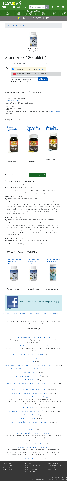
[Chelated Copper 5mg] (53, 145)
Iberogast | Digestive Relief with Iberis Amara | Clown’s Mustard (33, 346)
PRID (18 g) (30, 361)
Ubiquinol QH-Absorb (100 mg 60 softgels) (28, 426)
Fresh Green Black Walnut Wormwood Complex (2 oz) (29, 393)
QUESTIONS (40, 18)
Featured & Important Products (34, 469)
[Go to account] (58, 7)
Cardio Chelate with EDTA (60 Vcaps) (23, 407)
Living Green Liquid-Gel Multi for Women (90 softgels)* (28, 389)
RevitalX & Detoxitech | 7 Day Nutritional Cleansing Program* (28, 422)
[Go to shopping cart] (52, 7)
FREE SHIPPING (20, 7)
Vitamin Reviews (52, 469)
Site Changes (51, 467)
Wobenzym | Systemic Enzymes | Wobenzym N (34, 447)
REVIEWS (30, 18)
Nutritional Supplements (54, 465)
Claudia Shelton (13, 98)
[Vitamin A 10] (33, 145)
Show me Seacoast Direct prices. (30, 69)
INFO (23, 18)
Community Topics (30, 471)
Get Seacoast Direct (33, 11)
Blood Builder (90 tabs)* (30, 458)
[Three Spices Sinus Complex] (33, 275)
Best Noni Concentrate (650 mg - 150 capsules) (28, 354)
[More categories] (64, 13)
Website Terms (7, 465)
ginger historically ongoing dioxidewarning (52, 313)
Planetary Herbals (25, 25)
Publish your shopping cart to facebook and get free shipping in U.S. (33, 305)
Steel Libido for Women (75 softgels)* (28, 376)
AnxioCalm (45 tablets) (28, 418)
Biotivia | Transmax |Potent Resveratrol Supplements (34, 433)
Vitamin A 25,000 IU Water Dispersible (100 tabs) (27, 369)
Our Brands (28, 463)
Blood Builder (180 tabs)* (29, 380)
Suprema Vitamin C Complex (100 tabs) (28, 444)
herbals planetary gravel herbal (30, 313)
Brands (15, 25)
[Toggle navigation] (63, 7)
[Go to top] (19, 18)
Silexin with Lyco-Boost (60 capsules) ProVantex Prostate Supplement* (28, 383)
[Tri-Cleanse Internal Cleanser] (53, 275)
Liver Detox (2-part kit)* (29, 334)
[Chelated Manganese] (13, 145)
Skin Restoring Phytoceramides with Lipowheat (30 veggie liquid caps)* (28, 365)
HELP (7, 7)
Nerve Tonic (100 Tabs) (31, 415)
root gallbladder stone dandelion (12, 313)
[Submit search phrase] (47, 7)
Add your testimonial (37, 175)
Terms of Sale (7, 463)
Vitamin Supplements (53, 463)
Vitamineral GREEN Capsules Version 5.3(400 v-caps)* (26, 411)
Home (9, 25)
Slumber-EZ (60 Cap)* (31, 358)
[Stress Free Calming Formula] (13, 275)
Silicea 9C (31, 429)
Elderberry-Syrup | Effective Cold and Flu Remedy (33, 337)
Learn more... (41, 69)
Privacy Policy (7, 467)
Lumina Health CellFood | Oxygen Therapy (34, 397)
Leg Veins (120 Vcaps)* (28, 372)
